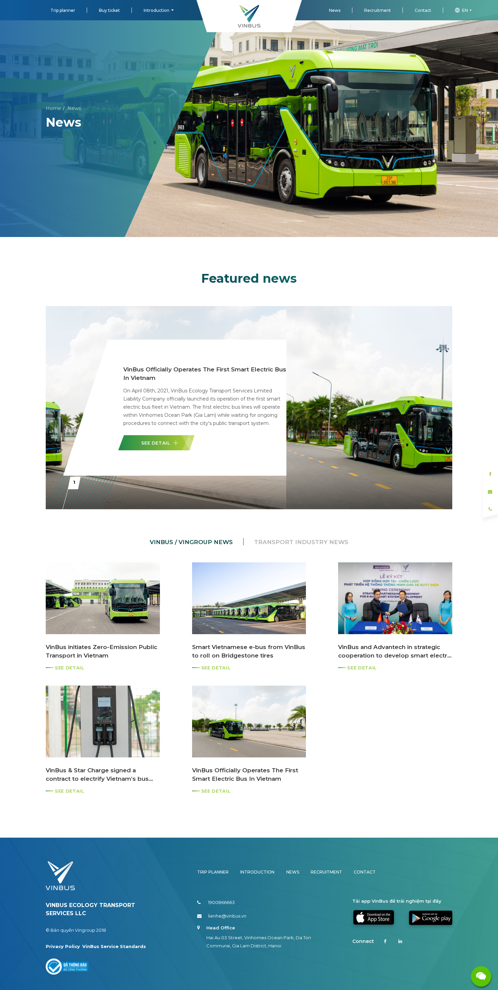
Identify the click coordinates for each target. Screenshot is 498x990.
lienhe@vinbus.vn (227, 916)
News (334, 10)
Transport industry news (301, 542)
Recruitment (377, 10)
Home (53, 108)
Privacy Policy (63, 946)
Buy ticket (109, 10)
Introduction (156, 10)
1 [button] (74, 482)
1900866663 (221, 902)
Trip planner (62, 10)
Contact (423, 10)
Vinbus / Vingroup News (191, 542)
